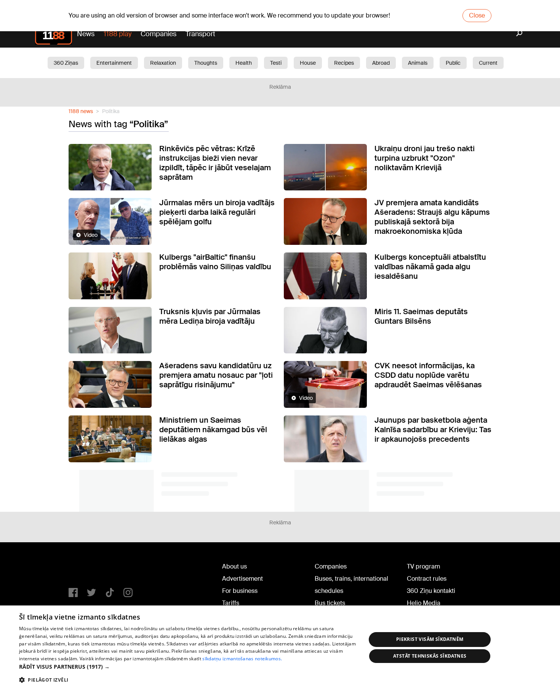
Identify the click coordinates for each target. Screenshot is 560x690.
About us (234, 566)
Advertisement (242, 579)
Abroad (381, 62)
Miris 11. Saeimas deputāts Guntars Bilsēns (421, 316)
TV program (423, 566)
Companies (158, 33)
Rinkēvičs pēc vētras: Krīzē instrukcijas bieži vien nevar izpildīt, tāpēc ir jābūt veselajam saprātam (215, 163)
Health (243, 62)
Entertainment (114, 62)
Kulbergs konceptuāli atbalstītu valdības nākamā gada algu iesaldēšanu (430, 266)
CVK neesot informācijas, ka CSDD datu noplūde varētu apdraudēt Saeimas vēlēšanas (428, 375)
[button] (187, 667)
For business (240, 591)
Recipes (344, 62)
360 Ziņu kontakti (431, 591)
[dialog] (280, 647)
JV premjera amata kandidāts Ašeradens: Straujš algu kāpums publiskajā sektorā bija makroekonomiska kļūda (432, 217)
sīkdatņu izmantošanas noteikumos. (242, 658)
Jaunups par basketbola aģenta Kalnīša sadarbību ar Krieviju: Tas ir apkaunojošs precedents (432, 429)
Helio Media (423, 603)
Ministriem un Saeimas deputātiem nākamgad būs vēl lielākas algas (213, 429)
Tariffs (230, 603)
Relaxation (163, 62)
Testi (276, 62)
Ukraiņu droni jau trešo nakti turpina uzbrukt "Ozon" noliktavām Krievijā (424, 158)
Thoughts (205, 62)
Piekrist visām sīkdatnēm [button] (430, 639)
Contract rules (426, 579)
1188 (84, 568)
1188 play (117, 33)
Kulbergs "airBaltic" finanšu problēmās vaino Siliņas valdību (215, 262)
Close (477, 15)
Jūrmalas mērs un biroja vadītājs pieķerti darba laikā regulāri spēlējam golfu (217, 212)
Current (488, 62)
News (85, 33)
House (308, 62)
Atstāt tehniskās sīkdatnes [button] (429, 656)
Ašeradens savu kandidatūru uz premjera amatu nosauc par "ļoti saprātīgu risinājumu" (216, 375)
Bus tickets (330, 603)
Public (453, 62)
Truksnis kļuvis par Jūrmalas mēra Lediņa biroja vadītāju (210, 316)
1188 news (81, 111)
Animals (417, 62)
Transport (200, 33)
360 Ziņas (66, 62)
